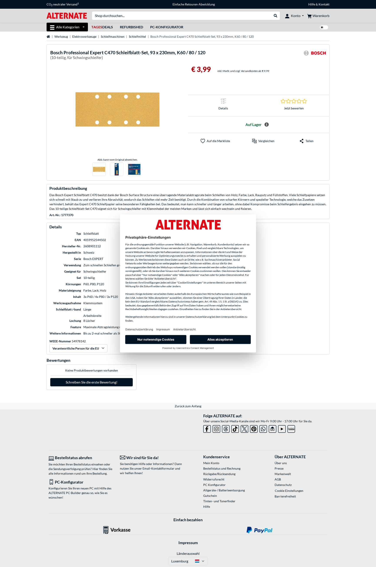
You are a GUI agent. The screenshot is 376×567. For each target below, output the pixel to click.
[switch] (324, 27)
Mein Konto (211, 463)
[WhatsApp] (263, 428)
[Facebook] (207, 428)
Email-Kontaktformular (158, 468)
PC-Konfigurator (166, 27)
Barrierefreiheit (285, 496)
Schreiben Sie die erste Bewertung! (91, 382)
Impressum (188, 542)
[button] (263, 141)
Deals (102, 27)
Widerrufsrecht (213, 479)
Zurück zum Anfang (188, 406)
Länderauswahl (188, 553)
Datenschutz (283, 485)
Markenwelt (283, 474)
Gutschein (210, 495)
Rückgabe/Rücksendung (219, 474)
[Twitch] (291, 428)
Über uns (281, 463)
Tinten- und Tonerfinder (219, 501)
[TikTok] (235, 428)
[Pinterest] (254, 428)
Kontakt (324, 4)
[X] (244, 428)
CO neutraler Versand (63, 4)
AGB (278, 479)
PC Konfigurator (214, 485)
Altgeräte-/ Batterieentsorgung (224, 490)
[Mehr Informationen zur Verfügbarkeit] (267, 124)
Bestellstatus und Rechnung (221, 468)
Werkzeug (61, 36)
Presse (279, 468)
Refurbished (131, 27)
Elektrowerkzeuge (84, 36)
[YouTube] (282, 428)
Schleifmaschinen (112, 36)
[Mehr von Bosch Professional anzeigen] (315, 56)
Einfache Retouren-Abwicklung (194, 4)
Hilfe (311, 4)
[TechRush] (272, 428)
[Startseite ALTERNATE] (67, 15)
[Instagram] (216, 428)
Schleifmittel (137, 36)
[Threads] (226, 428)
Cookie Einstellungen (289, 490)
